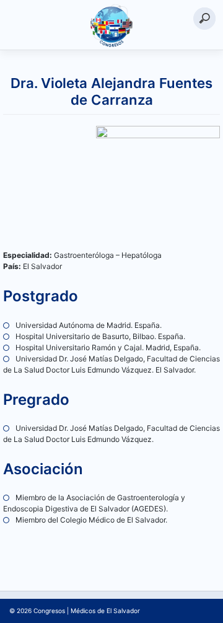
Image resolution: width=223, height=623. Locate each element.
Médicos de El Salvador (105, 610)
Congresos (49, 610)
